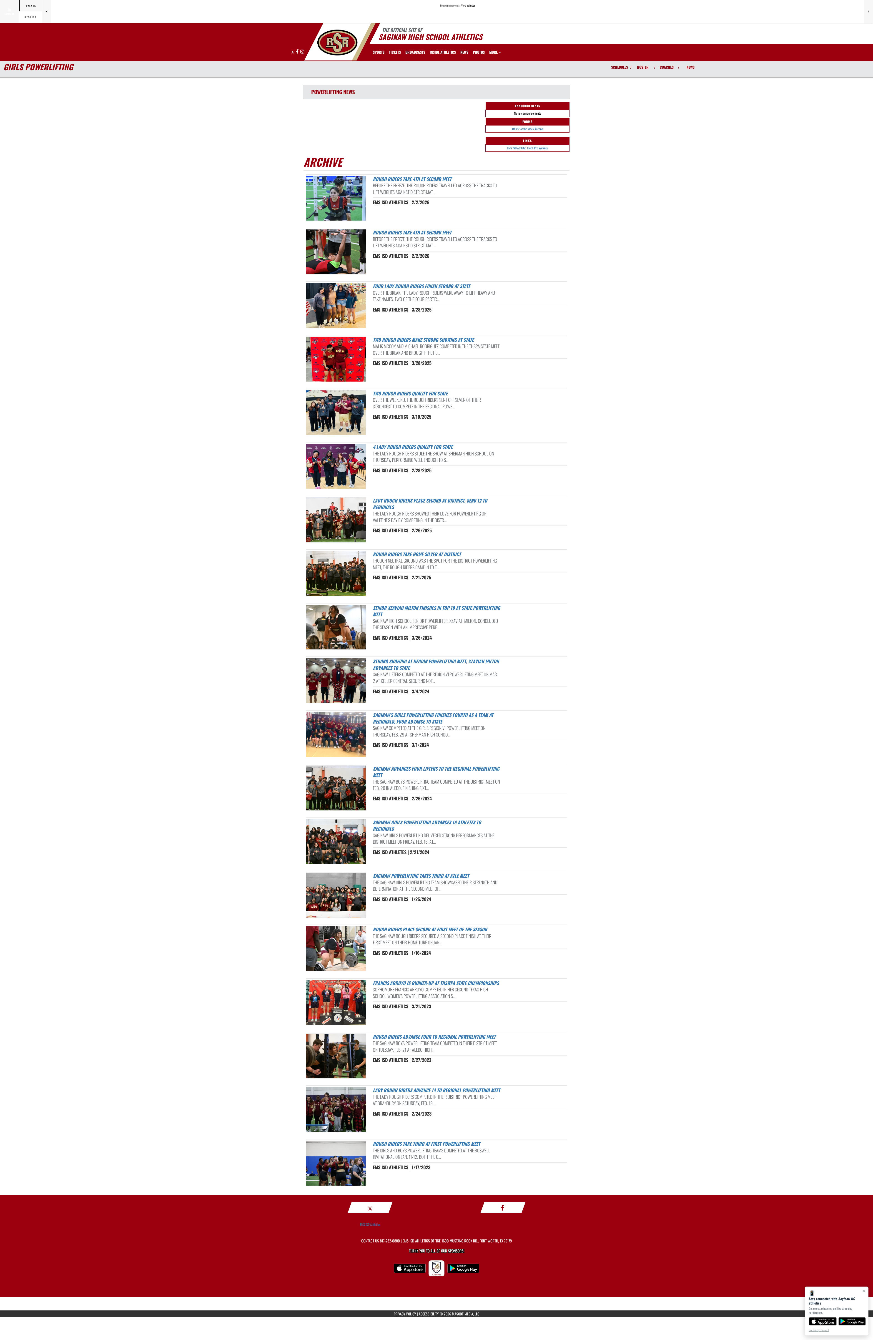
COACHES (667, 67)
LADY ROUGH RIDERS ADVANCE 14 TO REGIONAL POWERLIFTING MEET (436, 1090)
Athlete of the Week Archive (527, 128)
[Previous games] (46, 11)
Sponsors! (456, 1251)
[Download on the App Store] (823, 1321)
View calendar (468, 5)
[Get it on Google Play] (852, 1321)
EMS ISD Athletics (370, 1224)
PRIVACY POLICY (405, 1314)
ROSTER (643, 67)
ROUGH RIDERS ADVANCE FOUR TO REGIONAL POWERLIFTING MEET (434, 1036)
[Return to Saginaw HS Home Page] (337, 42)
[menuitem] (395, 52)
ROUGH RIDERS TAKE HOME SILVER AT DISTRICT (417, 554)
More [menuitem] (494, 52)
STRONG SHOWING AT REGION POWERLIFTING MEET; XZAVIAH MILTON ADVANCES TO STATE (436, 664)
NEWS (691, 67)
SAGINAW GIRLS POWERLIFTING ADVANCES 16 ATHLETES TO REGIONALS (427, 825)
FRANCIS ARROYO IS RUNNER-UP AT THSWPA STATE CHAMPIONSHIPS (436, 983)
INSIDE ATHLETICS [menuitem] (443, 52)
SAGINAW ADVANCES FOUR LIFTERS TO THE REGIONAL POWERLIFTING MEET (436, 772)
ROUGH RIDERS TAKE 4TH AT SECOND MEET (412, 179)
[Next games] (868, 11)
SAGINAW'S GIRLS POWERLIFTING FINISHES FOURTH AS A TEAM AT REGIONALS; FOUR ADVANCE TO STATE (433, 718)
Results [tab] (31, 17)
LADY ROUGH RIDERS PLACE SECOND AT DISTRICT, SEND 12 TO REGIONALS (430, 503)
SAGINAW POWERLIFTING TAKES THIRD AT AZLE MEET (421, 875)
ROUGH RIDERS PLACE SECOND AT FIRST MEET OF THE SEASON (430, 929)
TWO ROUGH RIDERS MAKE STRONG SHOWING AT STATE (423, 339)
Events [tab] (31, 6)
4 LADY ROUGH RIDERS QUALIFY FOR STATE (413, 446)
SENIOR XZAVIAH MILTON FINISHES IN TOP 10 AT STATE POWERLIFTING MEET (436, 611)
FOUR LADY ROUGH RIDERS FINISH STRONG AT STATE (421, 286)
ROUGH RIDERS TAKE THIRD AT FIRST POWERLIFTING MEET (426, 1143)
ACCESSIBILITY (429, 1314)
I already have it (819, 1330)
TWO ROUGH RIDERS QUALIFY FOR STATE (410, 393)
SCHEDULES (619, 67)
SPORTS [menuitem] (378, 52)
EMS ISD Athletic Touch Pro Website (527, 148)
